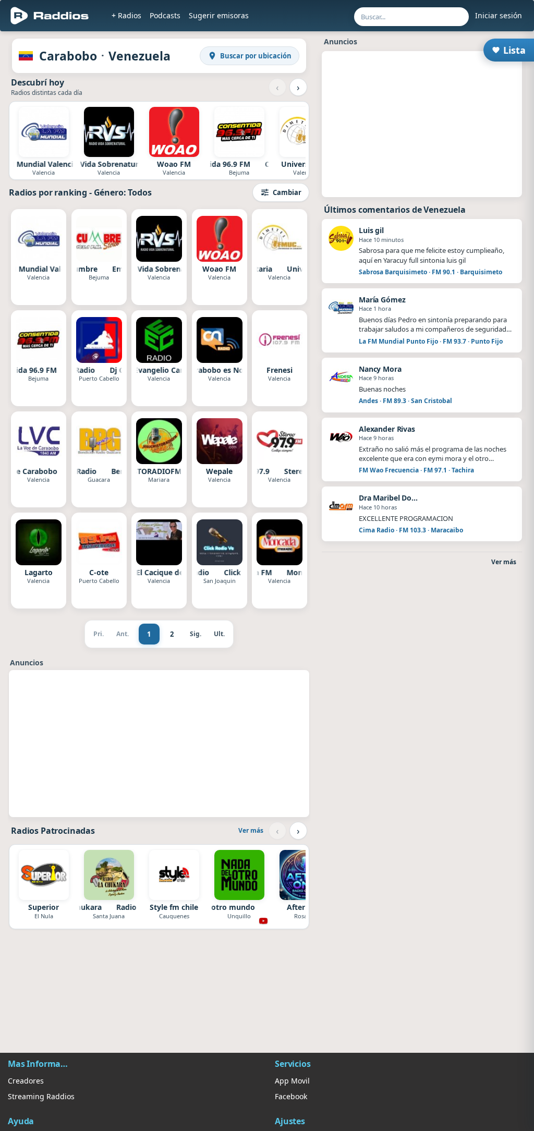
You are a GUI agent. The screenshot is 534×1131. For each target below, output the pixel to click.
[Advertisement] (159, 744)
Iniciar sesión (498, 15)
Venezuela (139, 56)
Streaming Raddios (41, 1096)
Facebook (291, 1096)
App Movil (292, 1081)
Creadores (26, 1081)
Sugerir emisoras (219, 15)
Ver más (250, 830)
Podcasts (165, 15)
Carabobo (68, 56)
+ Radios (126, 15)
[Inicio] (50, 15)
